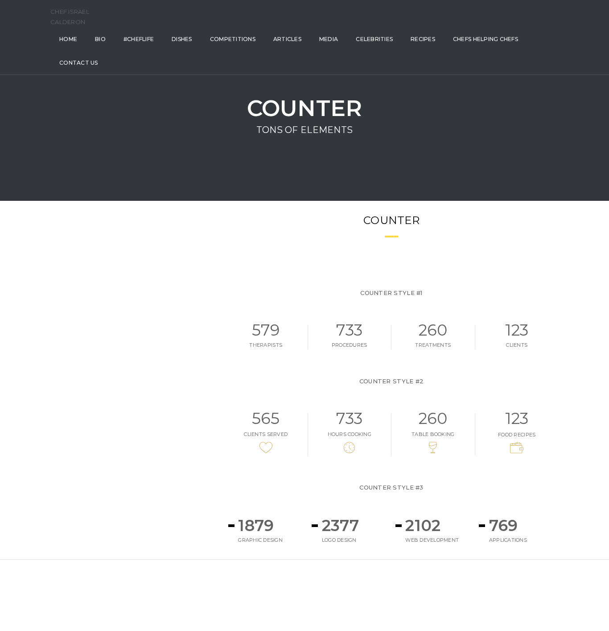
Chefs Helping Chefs (485, 39)
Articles (287, 39)
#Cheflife (138, 39)
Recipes (423, 39)
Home (68, 39)
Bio (100, 39)
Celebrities (374, 39)
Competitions (232, 39)
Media (328, 39)
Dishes (182, 39)
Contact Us (78, 62)
